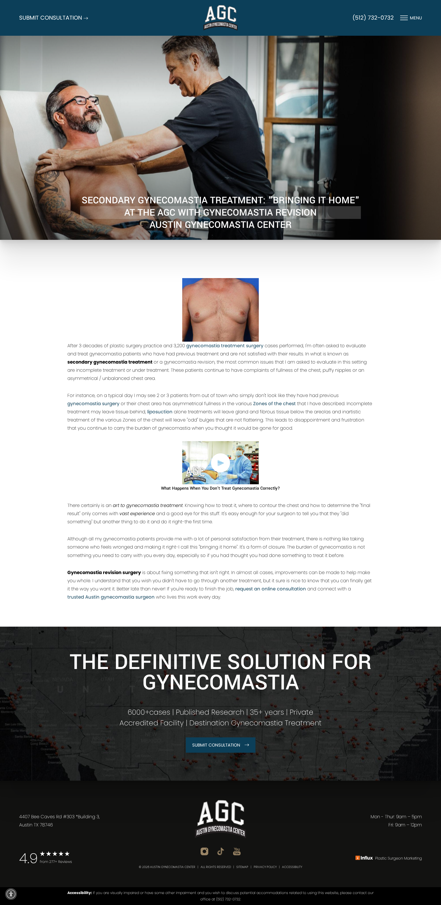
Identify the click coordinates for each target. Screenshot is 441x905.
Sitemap (242, 867)
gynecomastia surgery (93, 403)
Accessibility (292, 867)
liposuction (160, 411)
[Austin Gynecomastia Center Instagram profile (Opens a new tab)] (204, 851)
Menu (416, 18)
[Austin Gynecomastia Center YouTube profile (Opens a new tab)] (236, 851)
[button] (11, 894)
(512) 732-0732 (373, 18)
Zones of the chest (274, 403)
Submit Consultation (216, 745)
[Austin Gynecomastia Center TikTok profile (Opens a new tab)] (220, 851)
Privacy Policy (265, 867)
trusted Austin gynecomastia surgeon (111, 597)
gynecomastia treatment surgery (224, 345)
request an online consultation (270, 589)
